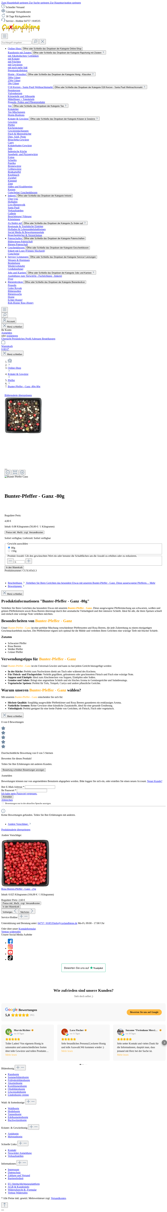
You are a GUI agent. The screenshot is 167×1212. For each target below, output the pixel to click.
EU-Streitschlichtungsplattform (24, 1183)
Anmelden (6, 332)
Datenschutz (14, 1172)
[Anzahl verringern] (10, 561)
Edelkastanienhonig (18, 1117)
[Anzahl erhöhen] (28, 561)
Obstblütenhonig (16, 1089)
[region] (83, 437)
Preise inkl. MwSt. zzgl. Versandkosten (24, 532)
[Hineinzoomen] (22, 472)
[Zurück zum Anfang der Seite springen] (4, 1205)
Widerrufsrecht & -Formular (22, 1189)
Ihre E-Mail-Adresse (12, 787)
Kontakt (12, 1150)
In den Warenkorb (14, 567)
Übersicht (6, 338)
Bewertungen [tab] (15, 586)
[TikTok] (10, 959)
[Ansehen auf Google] (8, 1032)
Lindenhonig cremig (18, 1094)
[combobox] (16, 42)
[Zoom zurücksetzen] (15, 472)
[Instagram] (10, 948)
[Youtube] (10, 953)
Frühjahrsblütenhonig (19, 1080)
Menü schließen (14, 327)
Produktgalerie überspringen (15, 829)
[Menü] (4, 36)
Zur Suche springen (39, 2)
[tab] (81, 583)
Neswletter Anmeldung (20, 1153)
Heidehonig (14, 1111)
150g (13, 551)
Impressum (13, 1169)
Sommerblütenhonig (18, 1077)
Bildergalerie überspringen (18, 395)
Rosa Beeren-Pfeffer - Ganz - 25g (18, 889)
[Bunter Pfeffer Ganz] (23, 415)
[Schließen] (6, 469)
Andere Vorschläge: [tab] (18, 824)
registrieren (12, 335)
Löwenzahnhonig (17, 1092)
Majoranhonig (15, 1136)
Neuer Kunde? (154, 781)
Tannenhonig (14, 1114)
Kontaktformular (27, 928)
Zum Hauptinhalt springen (15, 2)
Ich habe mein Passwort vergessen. (19, 793)
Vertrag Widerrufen (18, 1192)
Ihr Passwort (8, 790)
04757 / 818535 (46, 923)
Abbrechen (7, 800)
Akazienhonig (15, 1083)
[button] (2, 1042)
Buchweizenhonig (17, 1120)
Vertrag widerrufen (11, 931)
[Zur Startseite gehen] (21, 32)
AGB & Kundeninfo (18, 1186)
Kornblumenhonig (17, 1086)
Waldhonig (13, 1108)
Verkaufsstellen (15, 1156)
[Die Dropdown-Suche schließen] (42, 41)
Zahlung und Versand (19, 1175)
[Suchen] (35, 41)
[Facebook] (10, 942)
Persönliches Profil (22, 338)
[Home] (10, 361)
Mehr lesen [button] (11, 1054)
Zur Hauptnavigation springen (65, 2)
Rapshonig (13, 1074)
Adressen (37, 338)
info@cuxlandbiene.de (65, 923)
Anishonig (13, 1133)
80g (13, 547)
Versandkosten (58, 1198)
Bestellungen (48, 338)
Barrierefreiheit (15, 1178)
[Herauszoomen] (8, 472)
